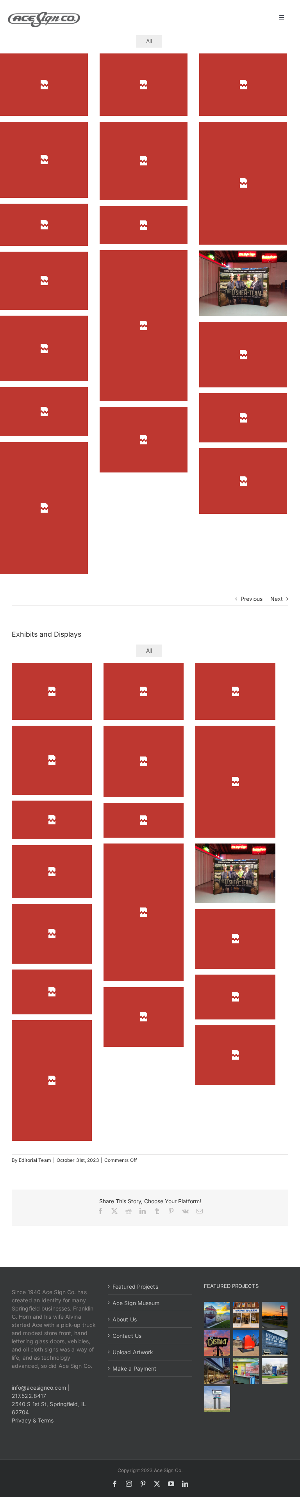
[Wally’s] (274, 1315)
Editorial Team (35, 1160)
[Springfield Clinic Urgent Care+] (274, 1371)
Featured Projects (135, 1286)
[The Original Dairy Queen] (245, 1315)
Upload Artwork (132, 1352)
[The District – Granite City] (217, 1343)
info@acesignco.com (39, 1387)
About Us (124, 1319)
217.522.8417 (29, 1395)
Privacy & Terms (33, 1420)
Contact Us (126, 1335)
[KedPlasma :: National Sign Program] (274, 1343)
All (149, 41)
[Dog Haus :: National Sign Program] (217, 1371)
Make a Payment (134, 1368)
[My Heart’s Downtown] (245, 1343)
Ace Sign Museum (136, 1303)
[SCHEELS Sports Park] (217, 1315)
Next (276, 598)
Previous (252, 598)
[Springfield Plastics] (217, 1399)
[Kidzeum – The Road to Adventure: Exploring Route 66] (245, 1371)
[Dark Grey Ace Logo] (44, 14)
